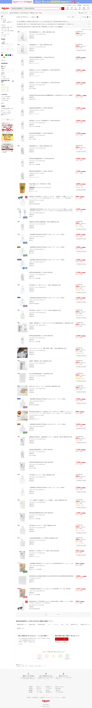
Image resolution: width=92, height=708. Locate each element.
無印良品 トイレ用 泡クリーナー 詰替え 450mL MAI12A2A (44, 550)
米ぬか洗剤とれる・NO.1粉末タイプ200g (40, 183)
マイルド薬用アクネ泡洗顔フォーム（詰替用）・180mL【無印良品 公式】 (48, 500)
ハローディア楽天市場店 (35, 594)
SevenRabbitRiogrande (35, 203)
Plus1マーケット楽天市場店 (36, 569)
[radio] (1, 18)
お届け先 (3, 68)
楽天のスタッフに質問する (61, 639)
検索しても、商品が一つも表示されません (27, 641)
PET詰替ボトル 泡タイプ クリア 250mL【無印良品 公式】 (45, 285)
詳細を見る (60, 26)
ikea (62, 624)
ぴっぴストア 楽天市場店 (35, 126)
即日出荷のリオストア (35, 419)
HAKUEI (32, 493)
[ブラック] (2, 55)
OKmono (32, 265)
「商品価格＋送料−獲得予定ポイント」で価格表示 (25, 17)
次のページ (59, 614)
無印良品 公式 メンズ (85, 624)
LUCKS (32, 253)
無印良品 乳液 (32, 624)
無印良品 (32, 37)
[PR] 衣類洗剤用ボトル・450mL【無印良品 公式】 (42, 32)
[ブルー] (8, 55)
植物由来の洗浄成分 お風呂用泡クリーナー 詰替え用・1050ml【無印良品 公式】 (51, 437)
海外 (5, 66)
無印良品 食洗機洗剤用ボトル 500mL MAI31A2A (41, 57)
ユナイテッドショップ (35, 63)
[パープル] (10, 55)
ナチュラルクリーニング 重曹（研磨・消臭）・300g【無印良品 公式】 (48, 348)
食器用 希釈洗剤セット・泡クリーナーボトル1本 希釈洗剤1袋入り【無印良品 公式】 (51, 323)
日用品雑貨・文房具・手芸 (21, 666)
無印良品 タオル (74, 624)
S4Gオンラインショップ (35, 556)
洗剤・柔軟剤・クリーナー (40, 666)
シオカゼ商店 (33, 88)
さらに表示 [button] (4, 35)
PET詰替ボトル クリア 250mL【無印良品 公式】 (42, 474)
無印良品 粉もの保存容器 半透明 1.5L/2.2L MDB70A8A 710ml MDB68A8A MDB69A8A (51, 576)
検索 (8, 49)
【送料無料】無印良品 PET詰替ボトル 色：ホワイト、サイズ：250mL (47, 399)
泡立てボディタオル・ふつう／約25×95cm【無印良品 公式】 (45, 386)
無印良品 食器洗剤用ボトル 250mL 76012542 (41, 171)
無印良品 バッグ (20, 628)
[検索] (62, 8)
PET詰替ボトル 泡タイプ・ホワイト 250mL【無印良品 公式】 (45, 310)
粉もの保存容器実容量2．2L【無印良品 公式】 (41, 373)
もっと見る (20, 644)
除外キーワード (4, 114)
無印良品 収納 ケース (21, 624)
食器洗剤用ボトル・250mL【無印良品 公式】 (41, 146)
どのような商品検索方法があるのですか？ (27, 640)
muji (67, 624)
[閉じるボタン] (89, 21)
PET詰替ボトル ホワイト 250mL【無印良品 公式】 (42, 525)
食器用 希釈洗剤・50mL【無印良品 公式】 (40, 361)
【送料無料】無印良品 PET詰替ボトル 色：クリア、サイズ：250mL (46, 234)
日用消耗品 (31, 666)
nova (32, 216)
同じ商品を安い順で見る (81, 50)
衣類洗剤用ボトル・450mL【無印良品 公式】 (41, 44)
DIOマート (33, 581)
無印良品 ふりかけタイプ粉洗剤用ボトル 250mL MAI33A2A (44, 70)
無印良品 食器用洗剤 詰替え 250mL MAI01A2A (41, 462)
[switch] (13, 81)
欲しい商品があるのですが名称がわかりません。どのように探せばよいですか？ (34, 638)
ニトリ (49, 624)
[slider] (1, 44)
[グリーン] (6, 55)
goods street (33, 99)
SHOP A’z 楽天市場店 (35, 303)
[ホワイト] (4, 55)
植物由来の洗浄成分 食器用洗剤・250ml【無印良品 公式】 (44, 221)
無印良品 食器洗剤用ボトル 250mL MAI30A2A (41, 108)
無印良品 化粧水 (41, 624)
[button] (87, 5)
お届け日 (3, 73)
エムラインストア (34, 191)
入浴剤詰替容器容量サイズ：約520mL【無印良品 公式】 (43, 538)
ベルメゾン (56, 624)
